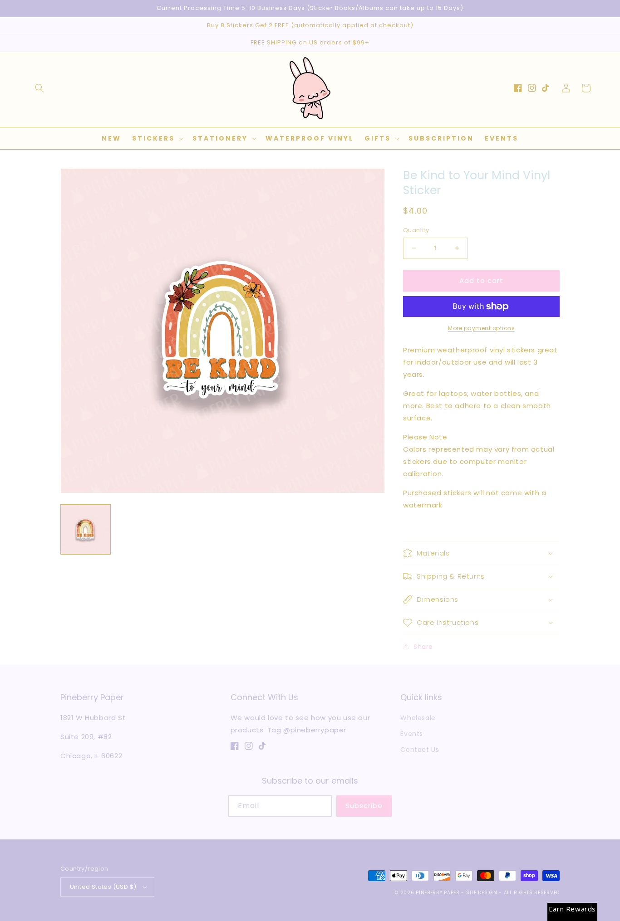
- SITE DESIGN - (482, 892)
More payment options (481, 328)
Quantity (416, 230)
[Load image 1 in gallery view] (85, 529)
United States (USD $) (103, 886)
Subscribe (364, 805)
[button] (39, 88)
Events (411, 733)
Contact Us (419, 749)
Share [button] (423, 646)
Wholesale (417, 717)
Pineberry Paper (438, 892)
